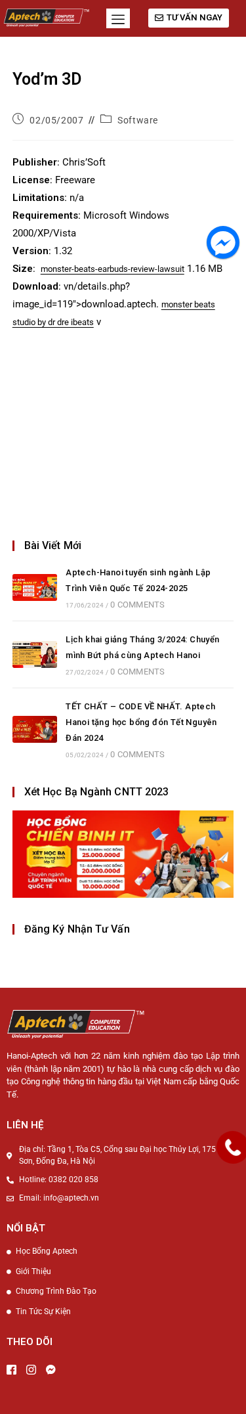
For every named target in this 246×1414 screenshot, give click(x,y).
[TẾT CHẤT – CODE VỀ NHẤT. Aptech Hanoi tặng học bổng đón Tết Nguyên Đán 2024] (34, 729)
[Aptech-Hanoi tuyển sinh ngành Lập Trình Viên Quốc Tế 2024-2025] (34, 587)
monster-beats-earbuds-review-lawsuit (112, 269)
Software (137, 120)
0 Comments (137, 604)
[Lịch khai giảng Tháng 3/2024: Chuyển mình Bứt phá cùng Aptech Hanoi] (34, 654)
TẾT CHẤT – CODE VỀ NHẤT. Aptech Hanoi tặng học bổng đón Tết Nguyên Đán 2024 (141, 722)
